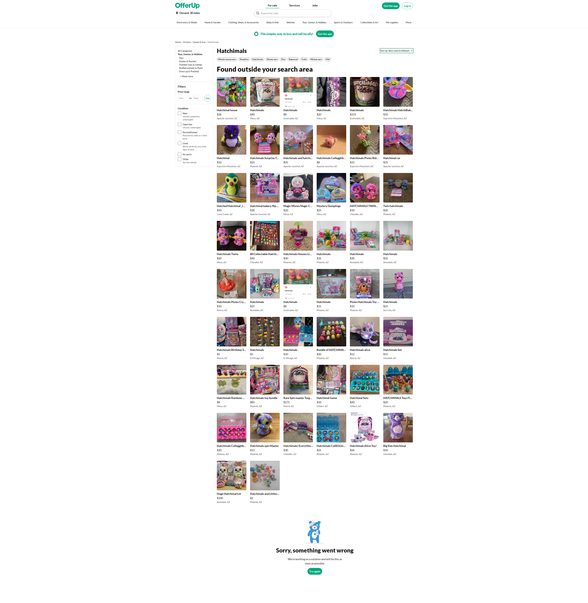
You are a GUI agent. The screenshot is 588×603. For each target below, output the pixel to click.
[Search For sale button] (257, 13)
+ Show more (186, 76)
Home (178, 42)
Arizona (187, 42)
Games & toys (199, 42)
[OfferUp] (187, 6)
